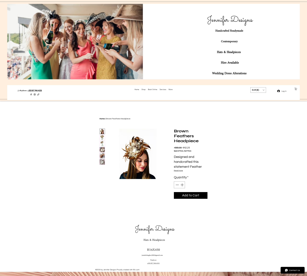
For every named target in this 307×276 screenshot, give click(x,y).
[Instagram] (34, 94)
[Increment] (182, 185)
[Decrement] (177, 185)
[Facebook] (31, 94)
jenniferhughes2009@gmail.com (152, 255)
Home (102, 119)
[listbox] (258, 90)
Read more (178, 170)
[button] (258, 90)
